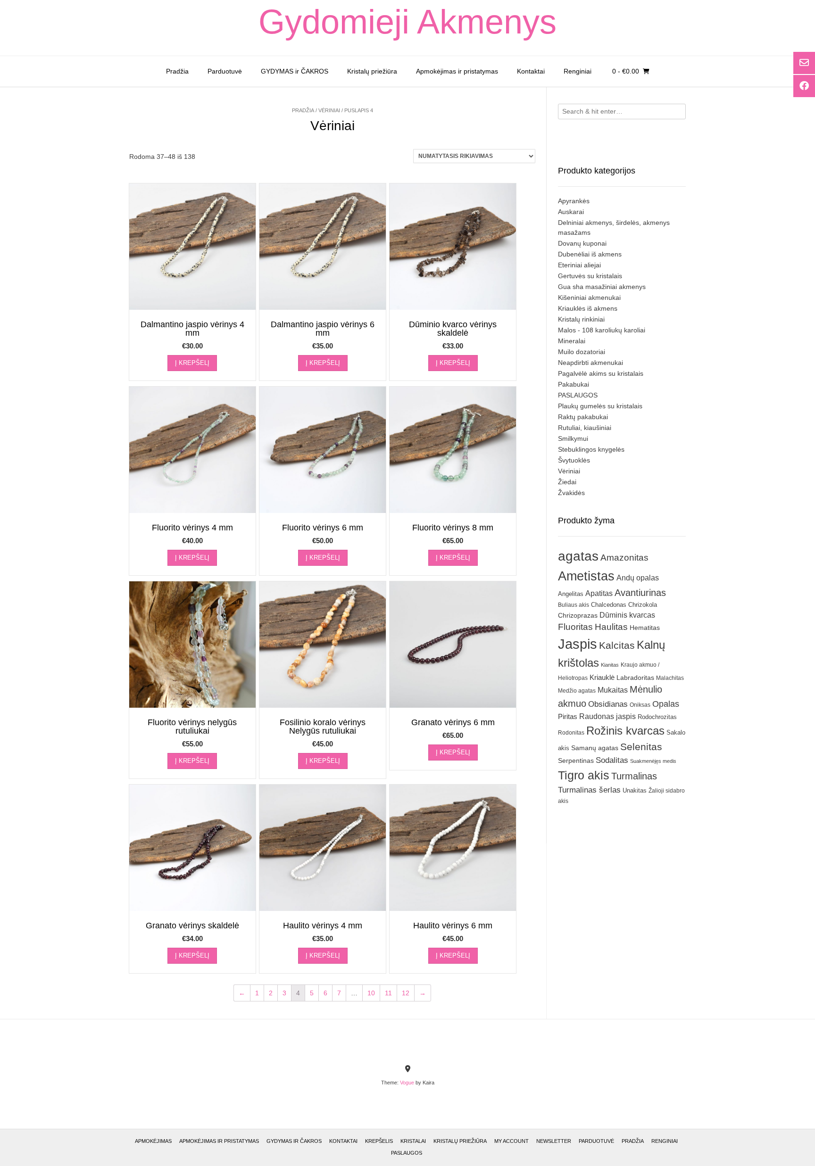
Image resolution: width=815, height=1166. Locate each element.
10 (371, 993)
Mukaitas (613, 690)
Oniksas (640, 705)
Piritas (567, 716)
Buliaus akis (573, 605)
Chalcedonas (608, 605)
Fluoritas (575, 627)
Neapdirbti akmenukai (590, 362)
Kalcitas (617, 645)
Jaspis (577, 644)
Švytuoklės (574, 460)
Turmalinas (634, 776)
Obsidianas (608, 704)
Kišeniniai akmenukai (589, 297)
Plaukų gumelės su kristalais (600, 406)
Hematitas (645, 627)
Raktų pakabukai (583, 417)
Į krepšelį (192, 362)
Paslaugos (406, 1153)
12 (405, 993)
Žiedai (567, 482)
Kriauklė (602, 677)
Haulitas (611, 627)
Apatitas (599, 593)
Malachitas (670, 678)
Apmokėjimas (153, 1141)
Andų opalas (637, 577)
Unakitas (635, 790)
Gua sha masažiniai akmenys (602, 286)
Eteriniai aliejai (579, 265)
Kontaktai (531, 71)
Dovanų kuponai (582, 243)
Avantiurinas (640, 592)
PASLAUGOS (578, 395)
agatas (578, 555)
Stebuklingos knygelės (591, 449)
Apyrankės (574, 201)
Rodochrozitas (657, 716)
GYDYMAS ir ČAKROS (294, 71)
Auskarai (571, 211)
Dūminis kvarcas (627, 615)
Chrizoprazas (578, 615)
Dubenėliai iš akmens (590, 254)
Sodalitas (612, 760)
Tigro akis (583, 775)
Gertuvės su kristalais (590, 276)
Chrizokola (642, 604)
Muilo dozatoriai (581, 352)
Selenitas (641, 746)
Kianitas (610, 665)
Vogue (407, 1082)
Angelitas (570, 593)
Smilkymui (573, 438)
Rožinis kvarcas (625, 730)
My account (511, 1141)
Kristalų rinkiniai (581, 319)
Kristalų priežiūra (372, 71)
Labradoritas (635, 677)
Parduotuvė (225, 71)
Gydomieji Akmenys (407, 22)
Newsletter (553, 1141)
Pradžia (177, 71)
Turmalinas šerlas (589, 790)
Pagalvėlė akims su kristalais (600, 373)
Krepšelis (379, 1141)
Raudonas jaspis (607, 716)
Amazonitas (624, 557)
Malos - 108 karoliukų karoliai (601, 330)
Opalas (665, 704)
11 (388, 993)
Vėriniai (329, 110)
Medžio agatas (577, 690)
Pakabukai (573, 384)
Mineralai (571, 341)
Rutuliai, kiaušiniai (584, 427)
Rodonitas (571, 732)
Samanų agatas (594, 748)
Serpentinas (576, 760)
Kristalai (413, 1141)
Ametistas (586, 576)
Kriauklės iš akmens (587, 308)
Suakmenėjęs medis (653, 761)
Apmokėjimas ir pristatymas (457, 71)
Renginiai (577, 71)
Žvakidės (571, 492)
